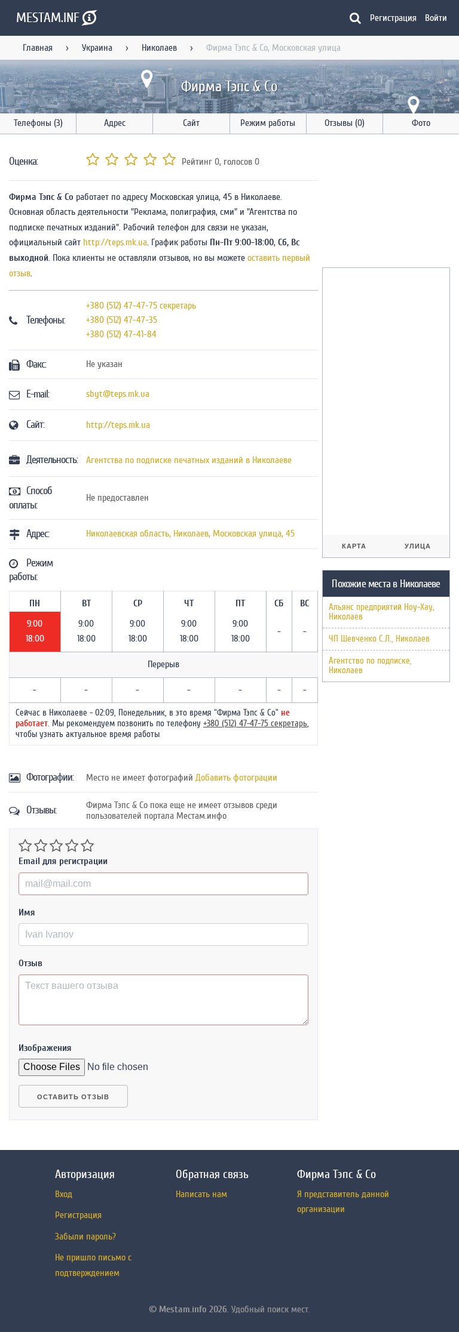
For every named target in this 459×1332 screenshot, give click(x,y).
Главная (38, 47)
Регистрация (393, 18)
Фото (421, 123)
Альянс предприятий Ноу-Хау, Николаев (381, 612)
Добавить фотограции (236, 777)
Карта (354, 546)
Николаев (159, 47)
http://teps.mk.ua (115, 242)
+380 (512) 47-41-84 (121, 334)
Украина (97, 47)
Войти (436, 18)
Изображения (45, 1048)
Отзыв (30, 963)
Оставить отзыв (73, 1096)
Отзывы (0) (345, 123)
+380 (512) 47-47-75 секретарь (141, 305)
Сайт (191, 123)
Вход (63, 1194)
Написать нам (201, 1194)
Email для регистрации (63, 861)
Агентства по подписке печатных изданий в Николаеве (189, 460)
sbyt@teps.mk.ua (117, 393)
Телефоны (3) (38, 123)
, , (190, 533)
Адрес (115, 123)
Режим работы (267, 123)
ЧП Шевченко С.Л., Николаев (379, 639)
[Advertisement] (390, 203)
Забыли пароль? (85, 1236)
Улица (418, 546)
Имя (27, 912)
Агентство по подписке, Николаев (370, 666)
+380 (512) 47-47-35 (121, 319)
